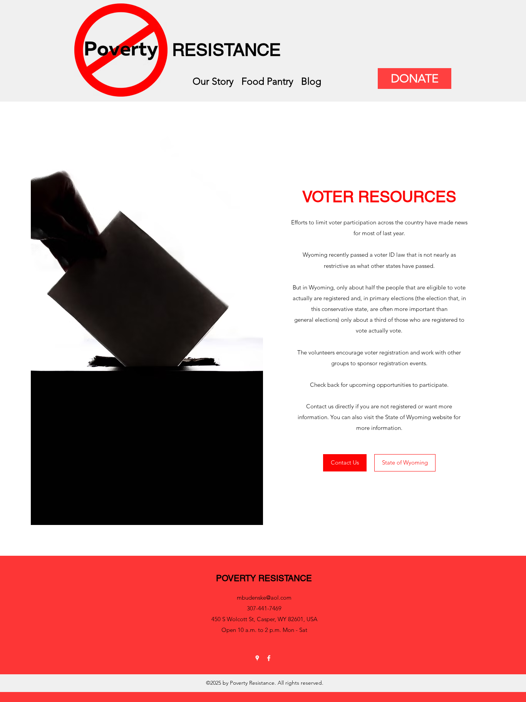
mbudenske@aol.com (264, 597)
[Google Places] (257, 658)
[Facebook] (269, 658)
